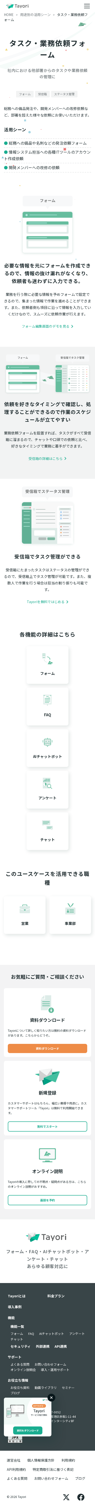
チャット (16, 1339)
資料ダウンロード (47, 1048)
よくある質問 (19, 1364)
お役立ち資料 (19, 1387)
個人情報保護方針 (41, 1460)
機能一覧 (17, 1326)
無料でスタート (47, 1126)
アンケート (77, 1333)
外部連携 (42, 1346)
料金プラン (56, 1295)
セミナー (68, 1387)
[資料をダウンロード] (27, 1411)
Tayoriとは (17, 1295)
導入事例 (14, 1306)
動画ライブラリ (46, 1387)
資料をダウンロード (28, 1430)
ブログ (15, 1393)
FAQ (31, 1333)
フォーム (16, 1333)
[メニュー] (87, 6)
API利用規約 (16, 1469)
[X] (66, 1496)
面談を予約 (47, 1200)
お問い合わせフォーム (50, 1364)
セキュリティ (20, 1346)
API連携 (61, 1346)
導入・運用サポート (55, 1369)
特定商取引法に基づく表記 (53, 1469)
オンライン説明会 (23, 1369)
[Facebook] (81, 1496)
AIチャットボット (51, 1333)
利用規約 (68, 1460)
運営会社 (13, 1460)
